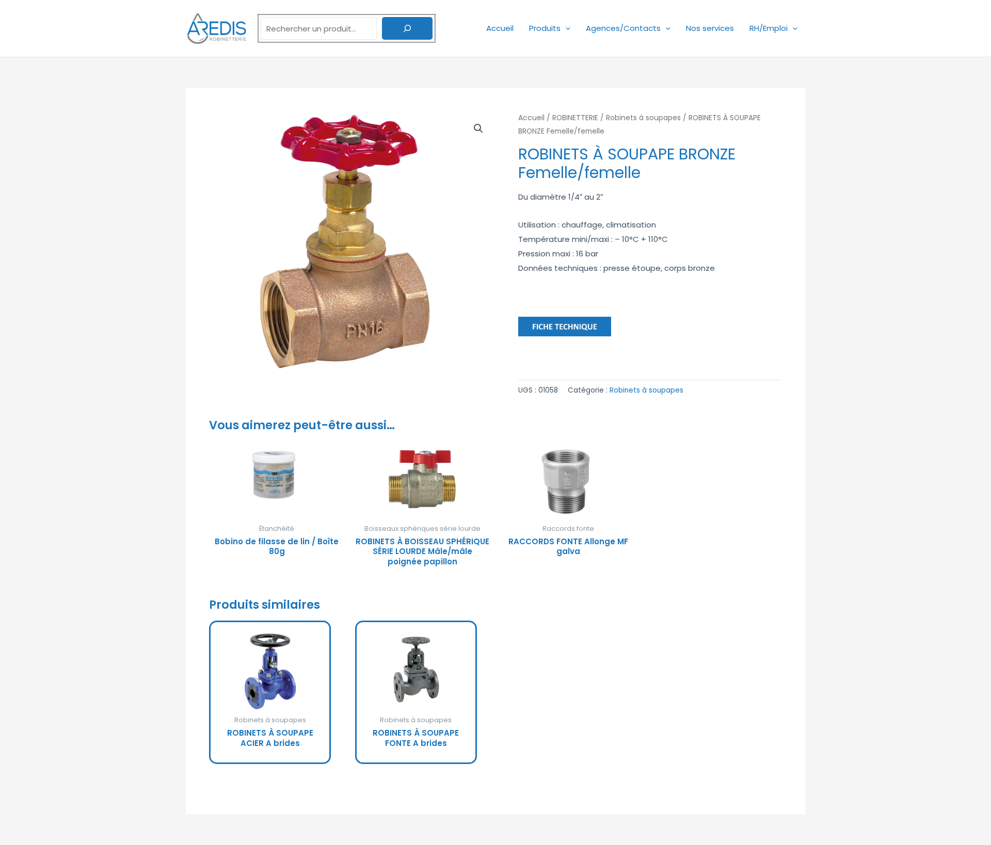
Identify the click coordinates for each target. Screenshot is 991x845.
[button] (565, 28)
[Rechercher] (407, 28)
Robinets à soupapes (643, 118)
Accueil (500, 28)
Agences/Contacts (623, 28)
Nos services (710, 28)
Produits (545, 28)
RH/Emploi (768, 28)
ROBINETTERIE (575, 118)
